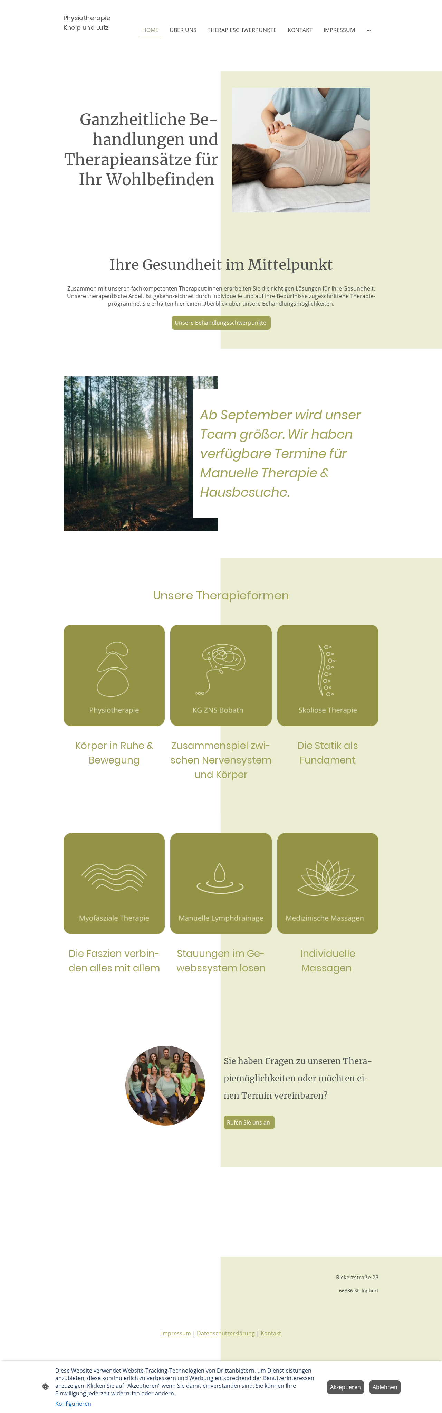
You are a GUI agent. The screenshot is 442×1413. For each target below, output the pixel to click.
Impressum (176, 1333)
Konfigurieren (73, 1403)
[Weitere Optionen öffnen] (369, 30)
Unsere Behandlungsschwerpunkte (221, 322)
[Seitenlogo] (88, 52)
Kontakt (271, 1333)
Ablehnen (385, 1387)
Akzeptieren (345, 1387)
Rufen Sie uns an (249, 1122)
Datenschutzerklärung (226, 1333)
